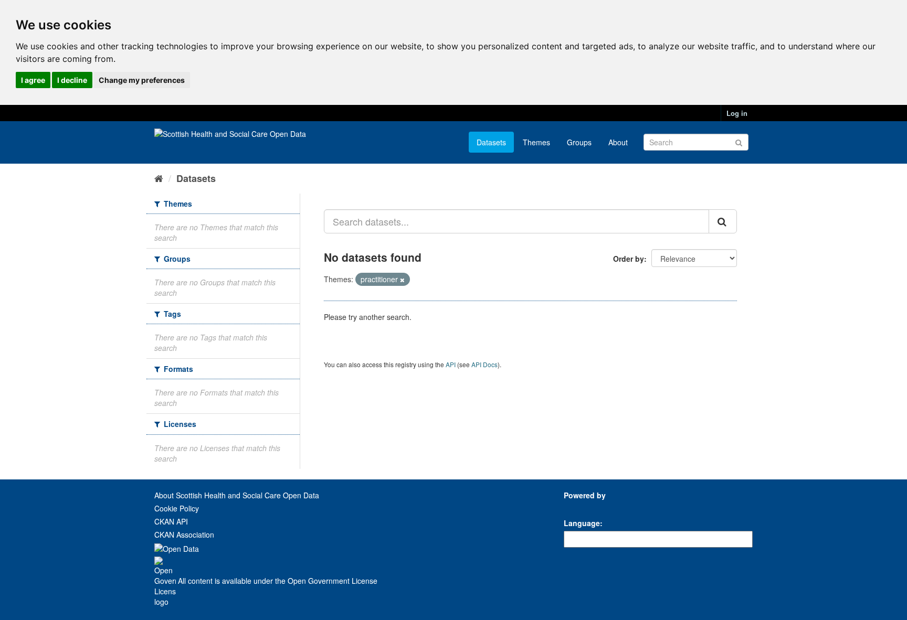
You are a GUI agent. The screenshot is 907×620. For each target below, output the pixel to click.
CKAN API (171, 521)
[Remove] (402, 279)
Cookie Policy (176, 508)
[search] (723, 221)
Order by (628, 258)
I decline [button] (72, 80)
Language (582, 523)
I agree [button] (33, 80)
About (618, 142)
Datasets (491, 142)
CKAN (581, 506)
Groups (579, 142)
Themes (536, 142)
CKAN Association (184, 534)
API (451, 364)
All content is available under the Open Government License (276, 580)
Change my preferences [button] (142, 80)
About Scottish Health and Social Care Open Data (236, 495)
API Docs (484, 364)
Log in (736, 113)
